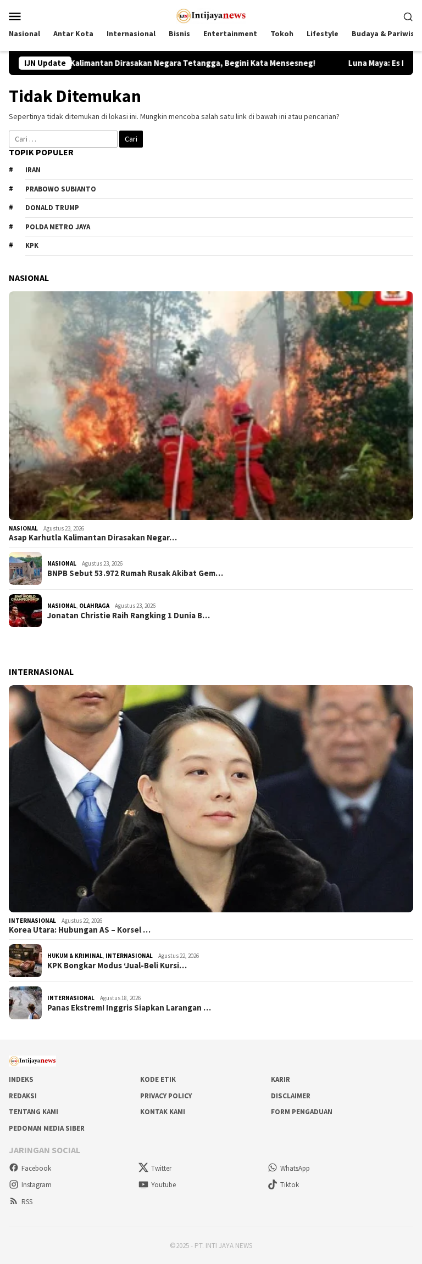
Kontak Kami (162, 1111)
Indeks (21, 1079)
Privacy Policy (166, 1096)
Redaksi (23, 1096)
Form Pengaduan (301, 1111)
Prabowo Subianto (60, 189)
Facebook (36, 1168)
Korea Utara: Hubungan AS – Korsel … (80, 930)
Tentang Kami (33, 1111)
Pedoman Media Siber (47, 1128)
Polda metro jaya (57, 227)
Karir (280, 1079)
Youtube (163, 1184)
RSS (26, 1201)
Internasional (32, 920)
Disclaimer (290, 1096)
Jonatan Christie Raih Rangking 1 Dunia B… (128, 615)
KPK (31, 245)
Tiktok (289, 1184)
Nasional (23, 528)
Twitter (161, 1168)
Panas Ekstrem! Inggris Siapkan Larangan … (129, 1008)
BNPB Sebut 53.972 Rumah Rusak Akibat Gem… (135, 573)
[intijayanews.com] (211, 15)
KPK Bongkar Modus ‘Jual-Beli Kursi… (117, 965)
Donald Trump (52, 207)
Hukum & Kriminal (75, 956)
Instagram (36, 1184)
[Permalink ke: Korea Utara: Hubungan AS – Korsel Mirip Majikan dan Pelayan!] (211, 798)
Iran (33, 169)
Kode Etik (158, 1079)
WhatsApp (295, 1168)
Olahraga (94, 606)
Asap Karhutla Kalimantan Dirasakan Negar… (93, 538)
